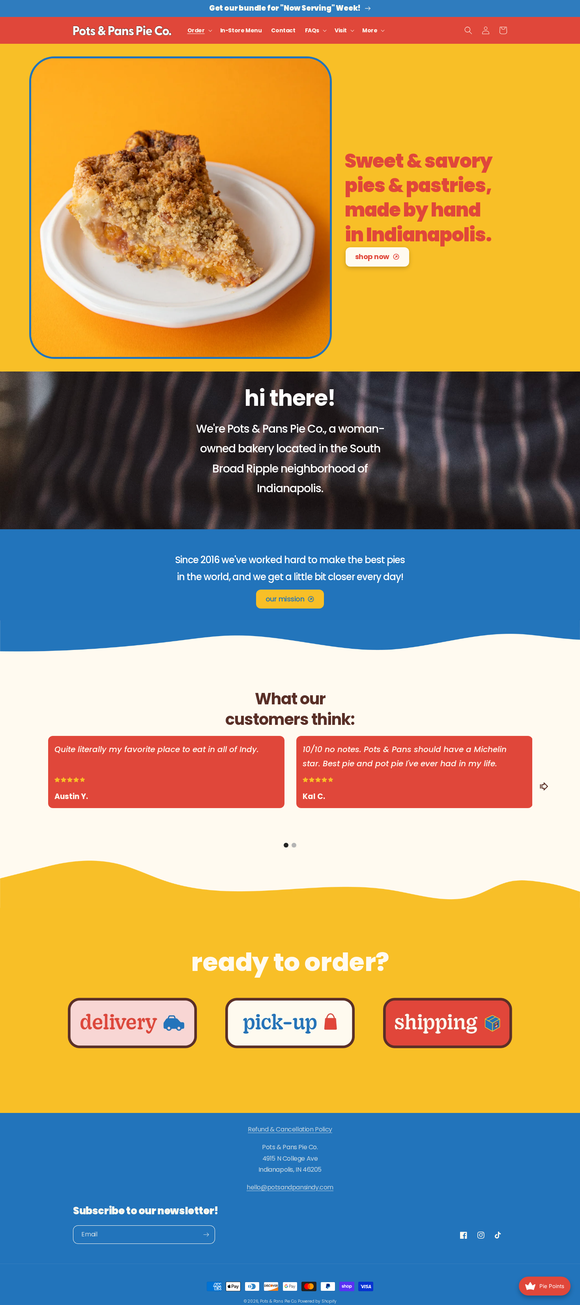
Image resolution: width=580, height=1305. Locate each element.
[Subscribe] (206, 1234)
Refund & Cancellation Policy (290, 1129)
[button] (199, 30)
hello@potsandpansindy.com (290, 1187)
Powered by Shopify (317, 1301)
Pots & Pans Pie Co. (278, 1301)
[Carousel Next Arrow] (543, 786)
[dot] (286, 845)
